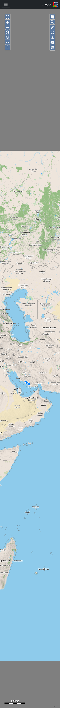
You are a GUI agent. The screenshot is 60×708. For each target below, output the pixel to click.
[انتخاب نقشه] (52, 16)
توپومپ (46, 4)
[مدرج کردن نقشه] (52, 32)
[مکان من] (52, 37)
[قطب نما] (52, 42)
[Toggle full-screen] (7, 16)
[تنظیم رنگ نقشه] (52, 47)
